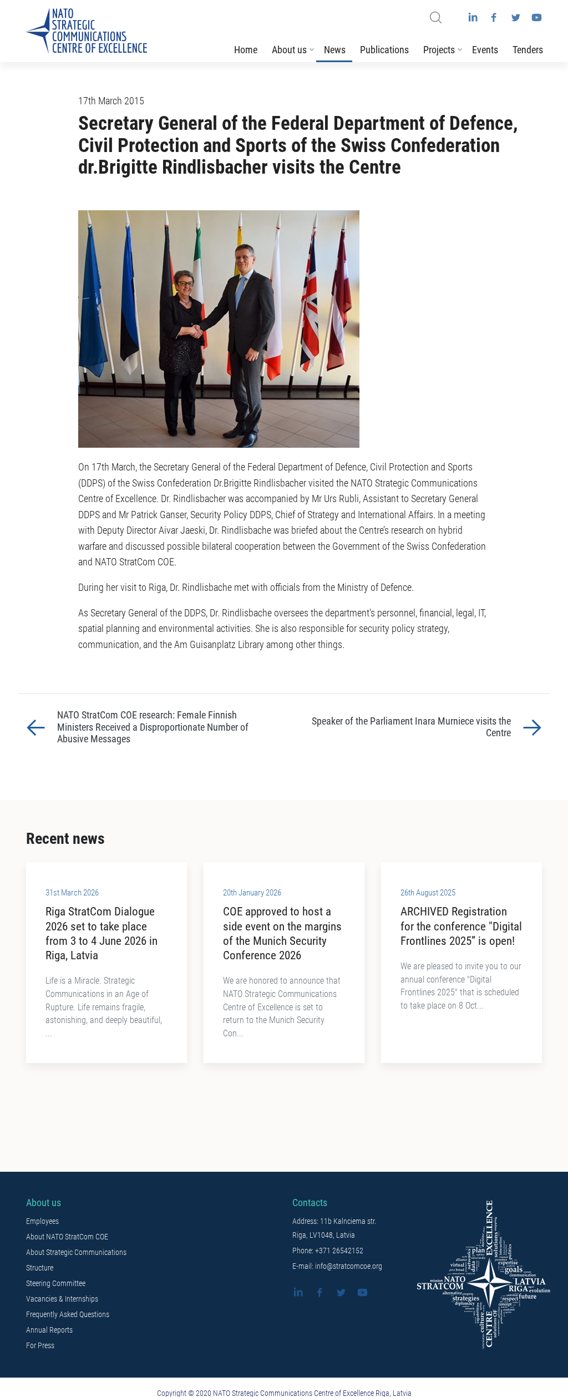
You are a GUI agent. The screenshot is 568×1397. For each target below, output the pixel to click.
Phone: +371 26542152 (327, 1250)
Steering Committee (55, 1283)
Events (485, 49)
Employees (42, 1221)
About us (289, 49)
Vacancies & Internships (62, 1298)
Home (245, 49)
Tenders (528, 49)
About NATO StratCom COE (67, 1236)
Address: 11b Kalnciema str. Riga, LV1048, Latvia (334, 1228)
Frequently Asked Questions (67, 1314)
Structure (39, 1267)
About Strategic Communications (76, 1252)
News (335, 49)
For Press (40, 1345)
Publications (384, 49)
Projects (439, 49)
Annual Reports (49, 1329)
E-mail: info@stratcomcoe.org (337, 1266)
